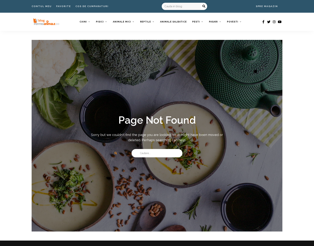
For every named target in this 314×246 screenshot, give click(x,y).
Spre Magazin (267, 6)
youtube (279, 21)
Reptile (145, 21)
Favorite (63, 6)
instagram (274, 21)
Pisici (100, 21)
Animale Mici (122, 21)
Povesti (232, 21)
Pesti (196, 21)
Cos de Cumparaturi (91, 6)
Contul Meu (42, 6)
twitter (268, 21)
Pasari (213, 21)
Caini (83, 21)
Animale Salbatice (173, 21)
